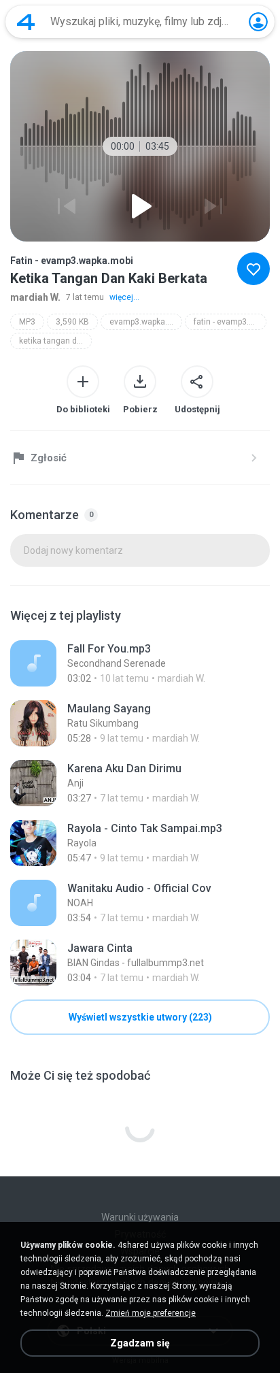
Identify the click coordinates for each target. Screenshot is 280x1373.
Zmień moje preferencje (150, 1313)
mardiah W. (35, 297)
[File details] (140, 663)
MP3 (27, 322)
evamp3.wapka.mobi (145, 322)
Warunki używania (140, 1217)
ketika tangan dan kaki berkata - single (55, 341)
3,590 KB (72, 322)
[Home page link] (26, 22)
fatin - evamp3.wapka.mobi (230, 322)
